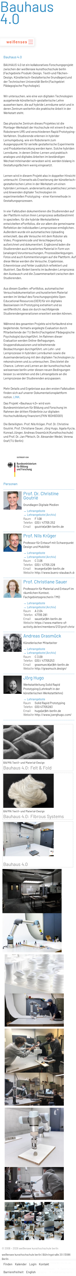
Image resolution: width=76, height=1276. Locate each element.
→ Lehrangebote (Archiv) (39, 514)
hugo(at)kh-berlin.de (48, 711)
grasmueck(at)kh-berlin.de (52, 664)
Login (32, 1264)
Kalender (21, 1264)
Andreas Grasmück (42, 636)
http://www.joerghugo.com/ (53, 714)
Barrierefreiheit (13, 1272)
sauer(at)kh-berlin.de (48, 619)
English (31, 1272)
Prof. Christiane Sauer (45, 581)
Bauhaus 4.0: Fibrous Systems (33, 816)
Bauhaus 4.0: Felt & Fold (27, 767)
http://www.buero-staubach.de (55, 572)
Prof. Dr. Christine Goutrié (41, 496)
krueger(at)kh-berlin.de (49, 568)
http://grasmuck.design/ (51, 668)
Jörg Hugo (33, 677)
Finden (7, 1264)
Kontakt (44, 1264)
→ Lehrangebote (34, 511)
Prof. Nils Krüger (39, 535)
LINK (16, 397)
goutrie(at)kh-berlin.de (49, 526)
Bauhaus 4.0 (15, 864)
